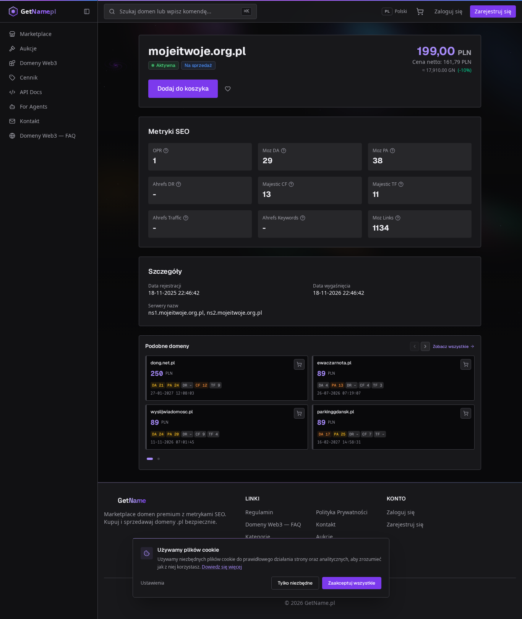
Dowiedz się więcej (222, 567)
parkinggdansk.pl (335, 412)
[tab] (149, 458)
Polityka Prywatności (342, 512)
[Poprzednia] (414, 346)
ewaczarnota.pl (334, 363)
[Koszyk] (420, 11)
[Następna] (425, 346)
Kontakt (326, 524)
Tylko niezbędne (295, 583)
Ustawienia (152, 583)
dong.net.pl (163, 363)
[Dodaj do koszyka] (299, 364)
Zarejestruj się (493, 11)
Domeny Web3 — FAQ (273, 524)
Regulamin (259, 512)
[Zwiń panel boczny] (86, 11)
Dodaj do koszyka (183, 88)
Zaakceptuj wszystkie (351, 583)
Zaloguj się (448, 11)
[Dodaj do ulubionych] (227, 89)
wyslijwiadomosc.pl (172, 412)
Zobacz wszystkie (451, 346)
